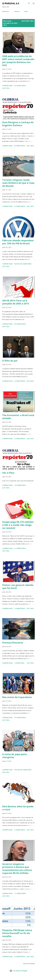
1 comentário (19, 663)
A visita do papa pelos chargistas (14, 756)
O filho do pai (9, 360)
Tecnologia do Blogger (19, 971)
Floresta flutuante (12, 642)
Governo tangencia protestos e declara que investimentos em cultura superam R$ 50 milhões (17, 868)
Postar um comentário (22, 264)
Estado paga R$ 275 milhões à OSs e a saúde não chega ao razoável (18, 524)
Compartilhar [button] (7, 85)
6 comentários (19, 206)
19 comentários (20, 485)
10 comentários (20, 717)
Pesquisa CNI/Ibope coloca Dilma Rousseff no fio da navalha (17, 933)
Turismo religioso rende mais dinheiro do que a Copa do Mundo (18, 182)
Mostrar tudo (28, 21)
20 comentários (20, 324)
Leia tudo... (6, 88)
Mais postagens (29, 964)
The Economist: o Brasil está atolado (18, 417)
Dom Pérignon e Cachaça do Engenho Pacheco (18, 124)
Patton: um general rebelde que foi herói (17, 586)
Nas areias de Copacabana (17, 697)
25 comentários (20, 85)
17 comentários (20, 893)
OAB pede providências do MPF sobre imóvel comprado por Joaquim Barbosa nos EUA (18, 61)
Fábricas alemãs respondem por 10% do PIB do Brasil (18, 242)
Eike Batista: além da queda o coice (17, 808)
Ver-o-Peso (8, 472)
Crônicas (17, 11)
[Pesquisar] (29, 3)
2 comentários (19, 438)
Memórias (5, 11)
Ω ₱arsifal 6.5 (10, 3)
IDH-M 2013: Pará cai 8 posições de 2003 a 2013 (15, 302)
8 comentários (19, 146)
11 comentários (20, 548)
